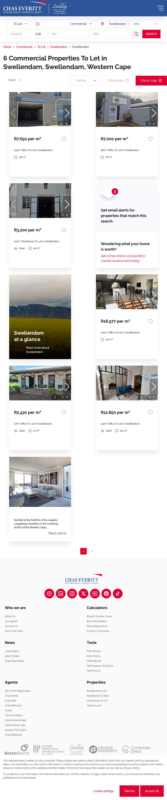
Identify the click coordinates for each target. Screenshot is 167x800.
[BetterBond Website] (17, 749)
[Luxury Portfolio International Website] (49, 749)
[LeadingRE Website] (76, 749)
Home (7, 46)
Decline (129, 791)
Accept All (152, 791)
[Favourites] (63, 138)
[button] (128, 23)
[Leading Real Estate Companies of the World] (59, 8)
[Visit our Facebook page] (49, 593)
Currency (16, 34)
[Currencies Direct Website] (136, 749)
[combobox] (149, 23)
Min (54, 34)
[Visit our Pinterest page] (106, 593)
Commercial (24, 46)
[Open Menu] (160, 8)
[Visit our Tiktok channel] (118, 593)
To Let (41, 46)
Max (96, 34)
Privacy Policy (132, 768)
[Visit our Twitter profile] (83, 593)
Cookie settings (103, 791)
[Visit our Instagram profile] (72, 593)
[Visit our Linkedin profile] (61, 593)
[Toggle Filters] (136, 34)
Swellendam (58, 46)
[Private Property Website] (103, 749)
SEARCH (151, 34)
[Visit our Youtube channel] (95, 593)
